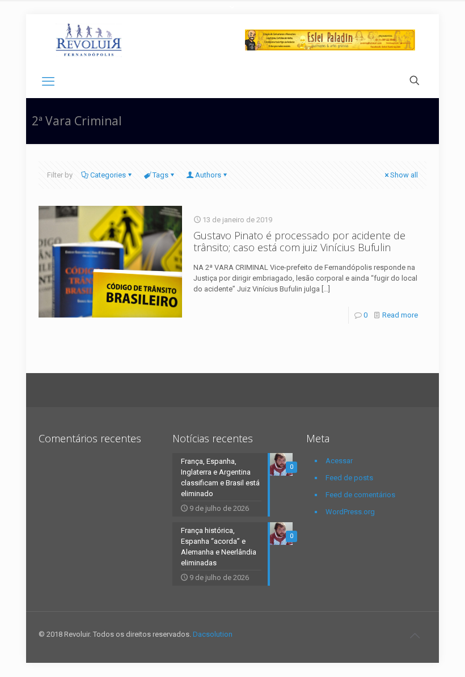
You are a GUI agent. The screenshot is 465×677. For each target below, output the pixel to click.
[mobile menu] (48, 81)
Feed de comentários (360, 494)
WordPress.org (350, 511)
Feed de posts (349, 477)
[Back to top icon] (414, 636)
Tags (160, 175)
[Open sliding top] (232, 13)
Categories (108, 175)
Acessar (339, 460)
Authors (208, 175)
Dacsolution (212, 634)
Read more (400, 315)
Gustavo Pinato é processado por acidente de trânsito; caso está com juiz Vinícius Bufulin (299, 241)
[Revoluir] (89, 40)
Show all (404, 175)
